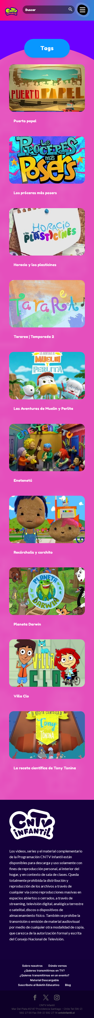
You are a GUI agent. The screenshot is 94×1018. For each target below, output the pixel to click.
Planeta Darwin (27, 624)
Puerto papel (25, 121)
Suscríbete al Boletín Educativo (38, 985)
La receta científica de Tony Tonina (45, 768)
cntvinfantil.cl (66, 1012)
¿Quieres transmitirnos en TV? (44, 970)
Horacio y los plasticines (35, 264)
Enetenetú (23, 480)
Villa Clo (21, 696)
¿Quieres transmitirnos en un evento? (44, 975)
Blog (68, 985)
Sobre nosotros (32, 965)
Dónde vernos (57, 965)
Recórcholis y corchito (33, 552)
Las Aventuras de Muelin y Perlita (43, 408)
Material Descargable (44, 980)
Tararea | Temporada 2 (34, 336)
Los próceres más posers (35, 193)
